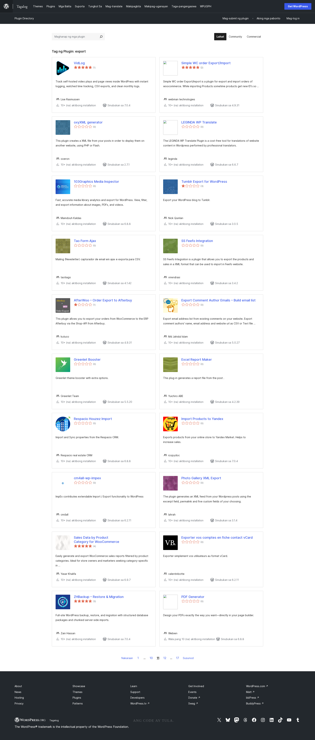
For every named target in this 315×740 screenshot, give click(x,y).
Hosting (19, 697)
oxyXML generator (88, 122)
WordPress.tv (140, 703)
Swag (193, 703)
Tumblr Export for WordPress (204, 181)
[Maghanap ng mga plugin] (101, 36)
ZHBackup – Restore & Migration (99, 597)
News (18, 691)
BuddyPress (255, 703)
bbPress (252, 697)
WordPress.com (257, 686)
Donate (194, 697)
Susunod (188, 658)
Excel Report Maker (196, 359)
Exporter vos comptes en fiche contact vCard (217, 537)
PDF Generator (192, 597)
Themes (77, 691)
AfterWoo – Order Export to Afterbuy (103, 300)
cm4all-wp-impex (87, 478)
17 (177, 658)
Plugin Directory (24, 18)
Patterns (78, 703)
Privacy (19, 703)
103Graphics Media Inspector (96, 181)
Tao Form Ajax (85, 241)
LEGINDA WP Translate (199, 122)
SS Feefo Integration (197, 241)
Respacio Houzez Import (93, 419)
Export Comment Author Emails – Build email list (218, 300)
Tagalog (54, 720)
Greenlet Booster (87, 359)
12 (164, 658)
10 (151, 658)
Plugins (77, 697)
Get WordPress (298, 6)
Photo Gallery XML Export (201, 478)
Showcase (79, 686)
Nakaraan (127, 658)
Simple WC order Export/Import (206, 63)
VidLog (79, 63)
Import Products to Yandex (202, 419)
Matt (250, 691)
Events (192, 691)
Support (135, 691)
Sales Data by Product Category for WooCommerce (96, 540)
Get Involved (196, 686)
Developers (137, 697)
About (18, 686)
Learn (133, 686)
